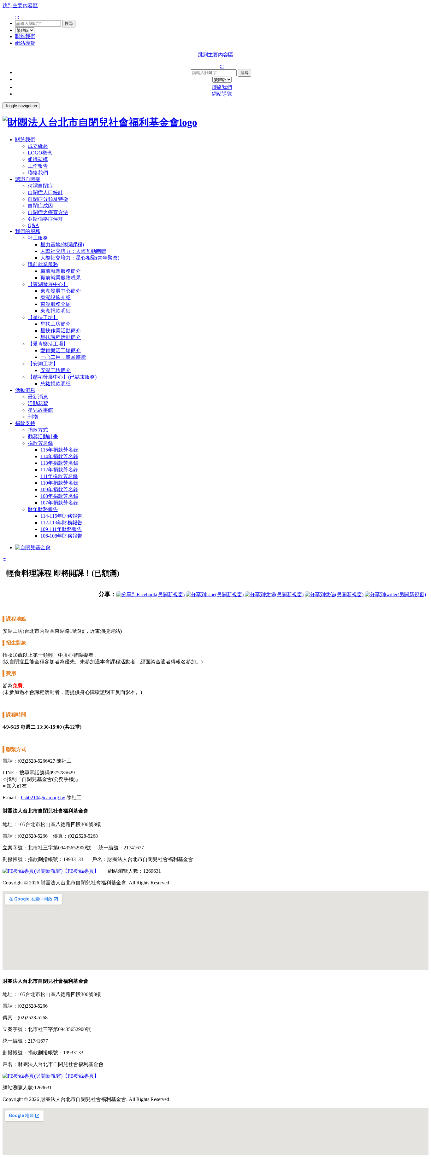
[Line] (215, 594)
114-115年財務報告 (61, 516)
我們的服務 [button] (27, 231)
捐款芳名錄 (40, 443)
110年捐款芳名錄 (59, 483)
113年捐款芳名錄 (59, 463)
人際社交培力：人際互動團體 (73, 251)
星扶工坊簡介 (55, 324)
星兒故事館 (40, 410)
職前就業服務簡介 (60, 271)
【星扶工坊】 (43, 317)
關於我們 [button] (25, 139)
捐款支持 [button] (25, 423)
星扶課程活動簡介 (60, 337)
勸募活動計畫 (43, 436)
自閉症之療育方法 (48, 212)
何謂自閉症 (40, 186)
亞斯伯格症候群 (45, 219)
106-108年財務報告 (61, 536)
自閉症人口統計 (45, 192)
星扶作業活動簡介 (60, 330)
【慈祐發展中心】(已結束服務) (62, 377)
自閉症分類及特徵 (48, 199)
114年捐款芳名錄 (59, 456)
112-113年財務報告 (61, 522)
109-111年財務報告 (61, 529)
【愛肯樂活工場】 (48, 344)
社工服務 (38, 238)
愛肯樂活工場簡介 (60, 350)
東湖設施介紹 (55, 297)
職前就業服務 (43, 264)
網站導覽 (25, 43)
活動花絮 (38, 403)
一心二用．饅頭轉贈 (63, 357)
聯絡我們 (25, 36)
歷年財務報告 (43, 509)
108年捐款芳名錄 (59, 496)
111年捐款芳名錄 (59, 476)
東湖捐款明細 (55, 310)
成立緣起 (38, 146)
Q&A (33, 225)
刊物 (33, 416)
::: (17, 17)
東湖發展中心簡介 (60, 291)
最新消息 (38, 396)
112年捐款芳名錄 (59, 469)
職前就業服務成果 (60, 277)
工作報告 (38, 166)
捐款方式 (38, 430)
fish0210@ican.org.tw (43, 797)
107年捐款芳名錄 (59, 502)
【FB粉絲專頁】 (80, 871)
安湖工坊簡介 (55, 370)
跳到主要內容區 (20, 5)
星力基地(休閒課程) (62, 244)
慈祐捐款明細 (55, 383)
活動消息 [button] (25, 390)
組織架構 (38, 159)
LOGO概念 (40, 152)
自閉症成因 (40, 205)
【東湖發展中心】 (48, 284)
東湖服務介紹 (55, 304)
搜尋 (69, 23)
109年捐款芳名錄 (59, 489)
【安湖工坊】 (43, 363)
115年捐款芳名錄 (59, 449)
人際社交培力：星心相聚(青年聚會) (79, 257)
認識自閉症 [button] (27, 179)
